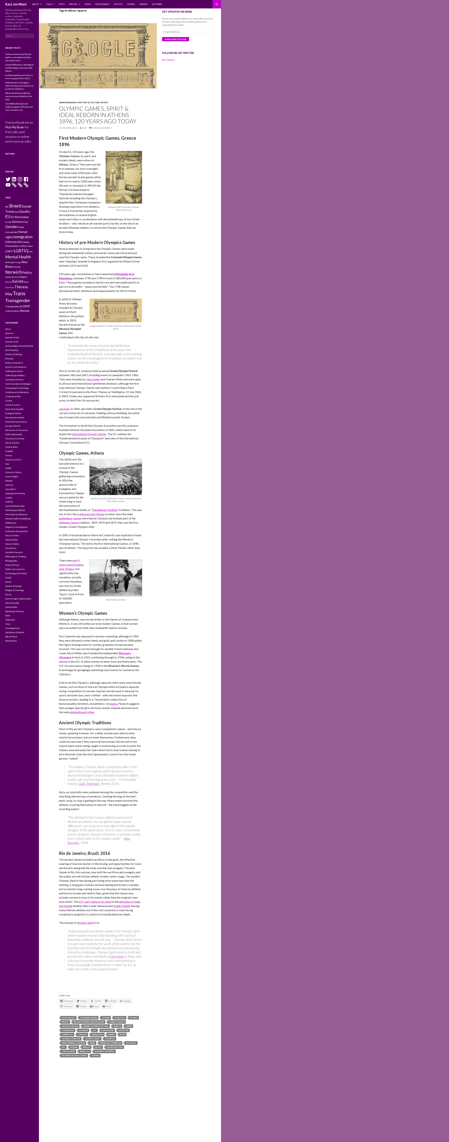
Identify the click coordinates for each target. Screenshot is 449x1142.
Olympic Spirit (85, 922)
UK (20, 306)
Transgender (17, 300)
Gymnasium (68, 1030)
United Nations (12, 311)
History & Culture (88, 102)
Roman (74, 1047)
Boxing (134, 1017)
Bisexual (9, 358)
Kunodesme (107, 1030)
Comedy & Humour (14, 379)
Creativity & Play (13, 396)
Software (157, 4)
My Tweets (168, 59)
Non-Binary (10, 548)
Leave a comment (102, 128)
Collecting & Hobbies (15, 375)
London (82, 1034)
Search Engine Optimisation (18, 598)
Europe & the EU (13, 426)
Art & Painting (11, 350)
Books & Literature (14, 362)
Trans (19, 293)
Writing (73, 4)
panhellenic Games (70, 518)
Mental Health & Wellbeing (17, 518)
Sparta (113, 703)
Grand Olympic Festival (96, 1026)
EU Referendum (20, 217)
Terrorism (9, 287)
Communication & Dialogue (18, 383)
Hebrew (143, 4)
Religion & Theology (14, 590)
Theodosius (68, 1051)
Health (8, 468)
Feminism (18, 221)
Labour (30, 246)
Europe (8, 222)
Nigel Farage (15, 262)
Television (10, 619)
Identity (8, 480)
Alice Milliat (68, 1017)
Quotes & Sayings (13, 586)
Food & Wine (11, 447)
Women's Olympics (105, 1051)
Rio (63, 1047)
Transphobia (12, 306)
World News (11, 640)
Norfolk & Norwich (14, 552)
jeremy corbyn (19, 246)
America (9, 333)
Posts (62, 4)
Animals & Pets (12, 337)
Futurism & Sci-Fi (13, 459)
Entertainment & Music (16, 421)
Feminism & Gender (15, 438)
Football (9, 451)
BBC (7, 207)
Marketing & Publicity (15, 510)
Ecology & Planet (13, 413)
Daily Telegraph (89, 784)
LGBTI (9, 251)
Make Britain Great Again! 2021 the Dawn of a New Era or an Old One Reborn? (19, 85)
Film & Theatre (12, 442)
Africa (8, 329)
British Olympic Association (89, 1022)
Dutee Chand (121, 905)
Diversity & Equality (14, 409)
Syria (26, 281)
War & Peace (11, 636)
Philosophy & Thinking (15, 556)
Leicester (64, 408)
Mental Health (18, 256)
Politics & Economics (15, 569)
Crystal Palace (70, 1026)
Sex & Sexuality (12, 603)
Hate (21, 227)
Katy (84, 128)
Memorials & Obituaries (16, 514)
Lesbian (8, 497)
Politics (118, 4)
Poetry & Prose (12, 565)
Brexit (15, 205)
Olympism (117, 956)
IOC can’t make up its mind (95, 901)
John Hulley (93, 379)
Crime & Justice (12, 405)
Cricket (8, 400)
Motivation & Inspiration (16, 531)
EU (8, 216)
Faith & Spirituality (13, 434)
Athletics (120, 1017)
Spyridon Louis (115, 1047)
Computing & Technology (17, 388)
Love (31, 251)
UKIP (26, 306)
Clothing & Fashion (14, 371)
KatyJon (10, 154)
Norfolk (17, 267)
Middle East (10, 523)
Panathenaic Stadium (104, 509)
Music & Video (12, 535)
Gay (26, 221)
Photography (102, 4)
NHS (7, 262)
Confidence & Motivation (17, 392)
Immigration (23, 237)
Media (88, 4)
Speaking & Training (14, 611)
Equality (24, 211)
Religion (23, 277)
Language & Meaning (15, 493)
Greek (129, 1026)
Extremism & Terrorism (16, 430)
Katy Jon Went (16, 4)
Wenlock (85, 1051)
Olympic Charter (71, 1039)
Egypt (16, 212)
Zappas (95, 1055)
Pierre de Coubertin (110, 1043)
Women (24, 310)
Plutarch (131, 1043)
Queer (8, 581)
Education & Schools (14, 417)
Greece (117, 1026)
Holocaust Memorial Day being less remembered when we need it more (18, 57)
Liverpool (67, 1034)
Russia (8, 281)
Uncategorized (12, 628)
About (35, 4)
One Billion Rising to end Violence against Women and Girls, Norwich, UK (19, 106)
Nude (122, 1034)
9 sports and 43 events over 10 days (71, 564)
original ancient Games (90, 514)
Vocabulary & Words (14, 632)
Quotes (8, 277)
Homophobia (11, 232)
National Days (11, 539)
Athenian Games (69, 522)
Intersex (83, 1030)
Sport (104, 102)
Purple (8, 577)
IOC (94, 1030)
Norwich (13, 272)
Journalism (10, 489)
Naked (111, 1034)
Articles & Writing (13, 354)
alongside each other (82, 712)
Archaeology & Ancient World (19, 346)
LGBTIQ (21, 250)
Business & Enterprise (15, 367)
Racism (15, 277)
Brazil (65, 1022)
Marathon (97, 1034)
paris (92, 1043)
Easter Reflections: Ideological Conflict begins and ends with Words (19, 67)
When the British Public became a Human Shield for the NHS (18, 96)
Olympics (110, 1039)
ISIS (19, 241)
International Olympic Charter (89, 434)
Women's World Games (74, 1055)
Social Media (11, 607)
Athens (106, 1017)
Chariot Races (117, 1022)
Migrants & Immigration (16, 527)
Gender (131, 4)
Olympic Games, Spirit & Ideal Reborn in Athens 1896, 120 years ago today (97, 115)
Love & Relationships (15, 506)
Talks (49, 4)
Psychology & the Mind (16, 573)
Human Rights (11, 476)
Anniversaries (67, 102)
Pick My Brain (14, 127)
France (8, 455)
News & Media (12, 544)
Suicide (18, 281)
